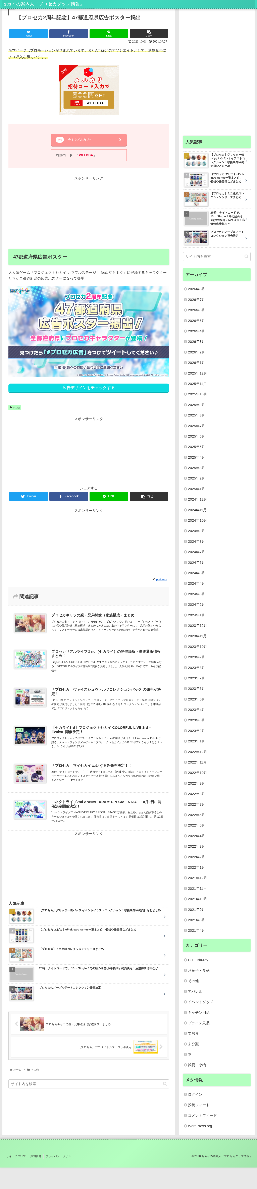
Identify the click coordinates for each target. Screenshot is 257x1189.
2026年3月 (196, 342)
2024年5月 (196, 573)
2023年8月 (196, 668)
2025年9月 (196, 405)
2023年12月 (197, 626)
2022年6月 (196, 815)
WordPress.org (200, 1126)
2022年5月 (196, 825)
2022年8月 (196, 794)
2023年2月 (196, 731)
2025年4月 (196, 457)
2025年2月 (196, 478)
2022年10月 (197, 773)
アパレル (195, 991)
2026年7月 (196, 300)
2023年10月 (197, 647)
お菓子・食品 (199, 970)
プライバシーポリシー (60, 1156)
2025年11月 (197, 384)
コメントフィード (202, 1116)
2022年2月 (196, 857)
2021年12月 (197, 878)
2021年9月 (196, 910)
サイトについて (16, 1156)
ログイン (195, 1094)
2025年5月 (196, 447)
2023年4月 (196, 710)
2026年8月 (196, 289)
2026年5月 (196, 321)
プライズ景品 (199, 1023)
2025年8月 (196, 415)
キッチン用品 (199, 1013)
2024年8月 (196, 542)
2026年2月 (196, 352)
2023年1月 (196, 741)
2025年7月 (196, 426)
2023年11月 (197, 636)
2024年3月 (196, 594)
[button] (164, 1083)
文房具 (193, 1033)
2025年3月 (196, 468)
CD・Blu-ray (198, 960)
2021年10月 (197, 899)
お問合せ (35, 1156)
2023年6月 (196, 689)
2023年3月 (196, 720)
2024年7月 (196, 552)
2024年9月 (196, 531)
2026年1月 (196, 363)
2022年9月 (196, 783)
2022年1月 (196, 867)
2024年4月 (196, 583)
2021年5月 (196, 920)
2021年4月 (196, 930)
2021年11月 (197, 889)
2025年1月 (196, 489)
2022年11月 (197, 762)
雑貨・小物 (197, 1065)
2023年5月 (196, 699)
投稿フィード (199, 1105)
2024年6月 (196, 563)
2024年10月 (197, 520)
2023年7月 (196, 678)
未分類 (193, 1044)
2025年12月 (197, 373)
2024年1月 (196, 615)
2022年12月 (197, 752)
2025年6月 (196, 436)
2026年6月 (196, 310)
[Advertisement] (88, 209)
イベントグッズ (200, 1002)
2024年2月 (196, 605)
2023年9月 (196, 657)
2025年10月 (197, 394)
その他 (16, 407)
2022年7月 (196, 804)
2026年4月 (196, 331)
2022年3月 (196, 846)
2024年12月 (197, 499)
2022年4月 (196, 836)
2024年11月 (197, 510)
